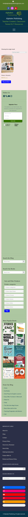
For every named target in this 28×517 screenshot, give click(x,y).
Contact (5, 437)
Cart (5, 414)
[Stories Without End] (8, 328)
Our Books (7, 391)
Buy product (6, 81)
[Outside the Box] (19, 339)
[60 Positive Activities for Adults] (19, 373)
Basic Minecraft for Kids (10, 408)
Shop (5, 402)
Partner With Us (7, 455)
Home (5, 388)
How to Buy (6, 448)
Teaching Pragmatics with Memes (13, 411)
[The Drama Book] (8, 350)
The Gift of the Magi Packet (11, 405)
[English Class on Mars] (8, 362)
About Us (6, 399)
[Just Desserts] (19, 328)
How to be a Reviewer (8, 444)
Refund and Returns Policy (10, 459)
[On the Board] (8, 373)
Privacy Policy (6, 441)
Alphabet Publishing (14, 18)
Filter (7, 310)
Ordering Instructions (8, 452)
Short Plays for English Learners (12, 393)
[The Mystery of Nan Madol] (19, 362)
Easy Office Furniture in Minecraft (13, 396)
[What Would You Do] (8, 339)
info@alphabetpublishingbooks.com (13, 3)
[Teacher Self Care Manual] (19, 350)
